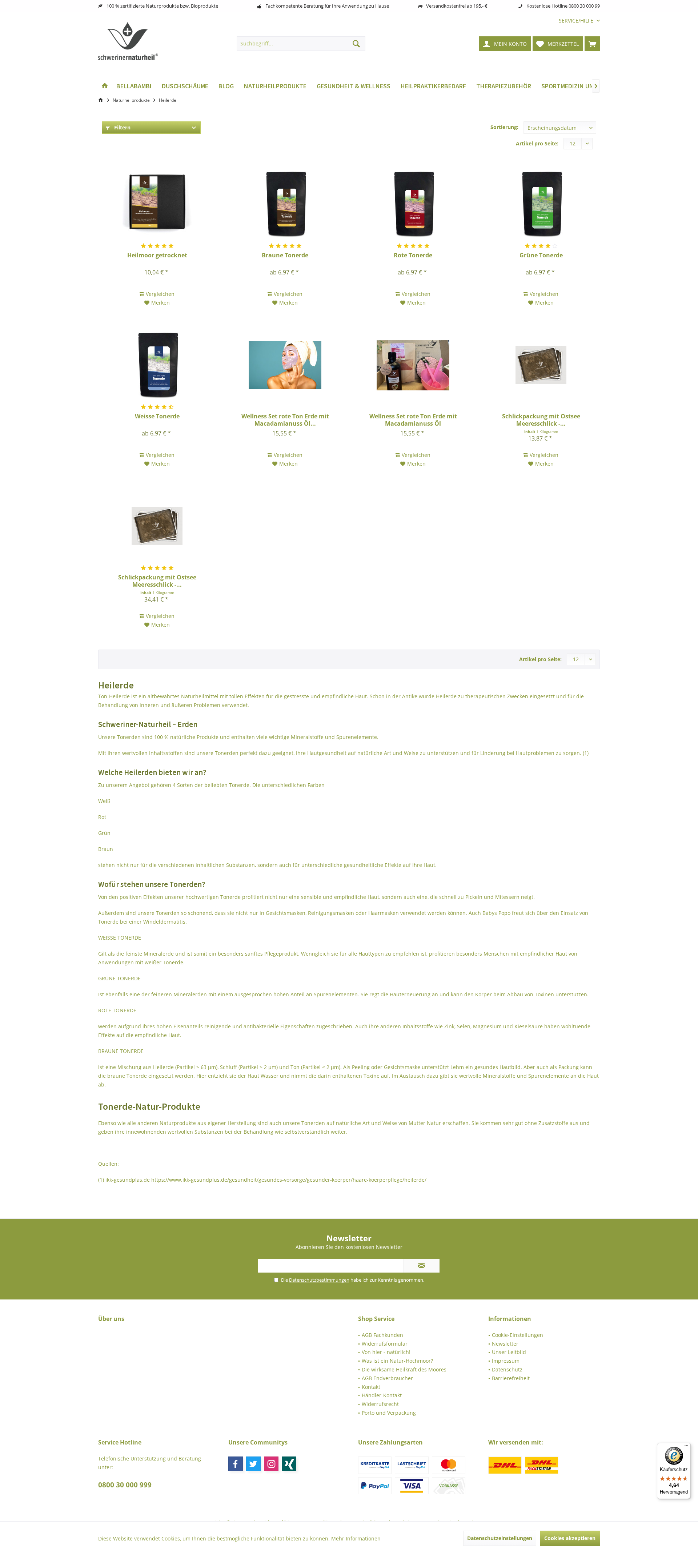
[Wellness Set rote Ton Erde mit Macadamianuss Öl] (413, 365)
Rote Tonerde (413, 255)
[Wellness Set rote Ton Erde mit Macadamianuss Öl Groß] (285, 365)
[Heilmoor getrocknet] (157, 204)
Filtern (122, 127)
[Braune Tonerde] (285, 204)
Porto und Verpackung (389, 1412)
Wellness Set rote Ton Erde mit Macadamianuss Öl (413, 420)
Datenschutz (507, 1369)
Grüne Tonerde (541, 255)
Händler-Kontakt (382, 1395)
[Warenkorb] (592, 43)
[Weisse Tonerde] (157, 365)
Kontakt (371, 1386)
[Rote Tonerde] (413, 204)
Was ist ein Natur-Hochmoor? (397, 1360)
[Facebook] (235, 1463)
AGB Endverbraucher (387, 1378)
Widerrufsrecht (380, 1404)
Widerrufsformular (385, 1343)
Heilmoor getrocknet (157, 255)
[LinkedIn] (289, 1463)
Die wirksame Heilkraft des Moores (404, 1369)
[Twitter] (253, 1463)
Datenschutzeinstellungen (499, 1538)
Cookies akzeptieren (569, 1538)
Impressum (506, 1360)
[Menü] (686, 1447)
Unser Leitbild (509, 1352)
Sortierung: (504, 127)
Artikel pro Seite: (537, 143)
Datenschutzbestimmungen (319, 1280)
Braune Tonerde (285, 255)
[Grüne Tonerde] (541, 204)
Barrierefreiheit (511, 1378)
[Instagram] (271, 1463)
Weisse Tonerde (157, 416)
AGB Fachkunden (382, 1334)
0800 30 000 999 (125, 1485)
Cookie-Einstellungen (517, 1334)
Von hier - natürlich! (386, 1352)
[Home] (104, 86)
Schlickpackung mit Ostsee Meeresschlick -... (541, 420)
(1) (586, 753)
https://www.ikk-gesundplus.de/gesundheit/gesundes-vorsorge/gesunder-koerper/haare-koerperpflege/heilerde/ (288, 1179)
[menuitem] (576, 20)
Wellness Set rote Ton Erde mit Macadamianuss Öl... (285, 420)
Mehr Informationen (356, 1538)
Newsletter (505, 1343)
